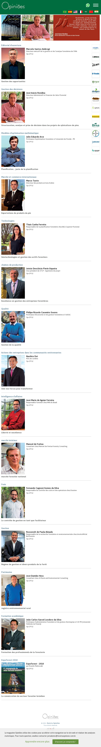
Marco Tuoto (32, 180)
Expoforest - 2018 (35, 664)
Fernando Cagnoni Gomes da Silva (42, 488)
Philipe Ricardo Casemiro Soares (41, 312)
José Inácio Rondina (35, 93)
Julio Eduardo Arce (35, 137)
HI (96, 12)
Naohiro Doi (32, 356)
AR (86, 12)
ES (70, 12)
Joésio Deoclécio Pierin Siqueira (41, 268)
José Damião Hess (35, 576)
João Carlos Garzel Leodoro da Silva (43, 620)
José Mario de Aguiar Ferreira (40, 400)
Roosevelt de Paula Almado (39, 532)
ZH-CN (91, 12)
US (75, 12)
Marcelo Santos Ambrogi (38, 49)
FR (81, 12)
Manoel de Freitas (35, 444)
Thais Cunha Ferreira (36, 224)
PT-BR (65, 12)
